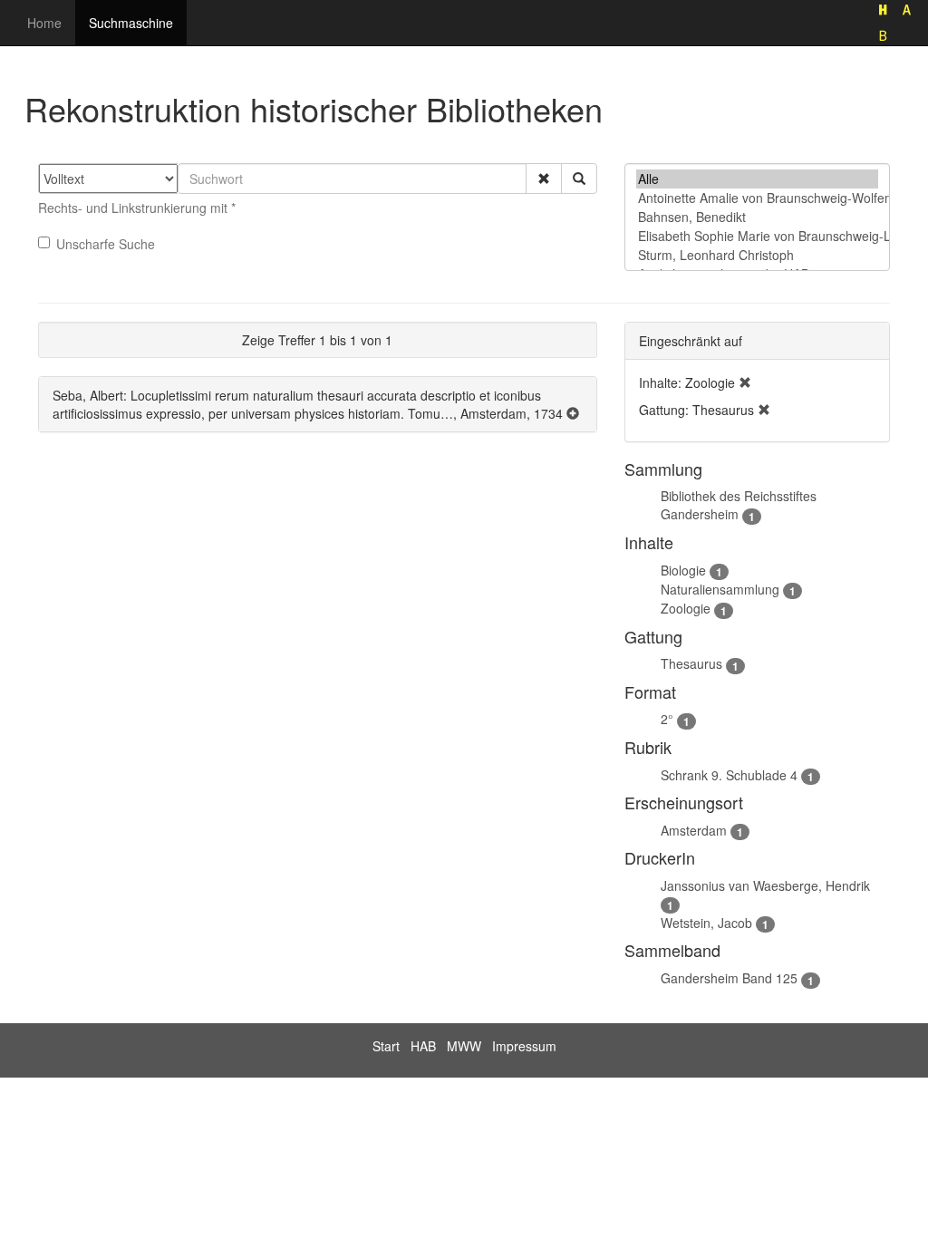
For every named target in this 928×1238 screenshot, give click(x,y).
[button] (544, 178)
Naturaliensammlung (720, 589)
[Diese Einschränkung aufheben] (745, 382)
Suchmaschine (131, 23)
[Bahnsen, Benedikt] (757, 217)
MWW (464, 1046)
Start (386, 1046)
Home (44, 23)
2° (667, 719)
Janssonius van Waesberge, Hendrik (765, 885)
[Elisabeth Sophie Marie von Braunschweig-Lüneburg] (757, 236)
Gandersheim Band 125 (729, 978)
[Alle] (757, 179)
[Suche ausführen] (579, 178)
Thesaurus (691, 663)
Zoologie (685, 608)
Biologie (683, 570)
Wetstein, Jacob (706, 923)
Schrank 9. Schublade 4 (729, 775)
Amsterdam (694, 830)
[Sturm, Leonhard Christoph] (757, 255)
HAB (423, 1046)
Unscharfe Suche (105, 244)
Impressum (524, 1046)
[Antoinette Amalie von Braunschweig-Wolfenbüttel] (757, 198)
